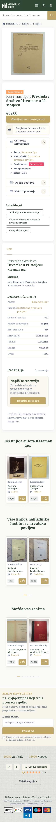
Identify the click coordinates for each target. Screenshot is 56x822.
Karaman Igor (29, 152)
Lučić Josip (36, 564)
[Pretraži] (51, 15)
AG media (45, 797)
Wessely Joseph (15, 645)
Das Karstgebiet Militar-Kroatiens (16, 652)
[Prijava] (44, 5)
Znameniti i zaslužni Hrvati (39, 651)
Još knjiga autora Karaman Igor (24, 212)
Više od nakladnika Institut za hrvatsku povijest (24, 221)
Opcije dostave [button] (24, 182)
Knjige (25, 23)
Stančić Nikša (14, 564)
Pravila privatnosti (18, 803)
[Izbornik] (37, 5)
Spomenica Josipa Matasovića (37, 488)
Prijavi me (28, 730)
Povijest (37, 23)
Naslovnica (12, 23)
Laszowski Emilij (38, 645)
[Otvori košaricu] (51, 5)
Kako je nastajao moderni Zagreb (16, 488)
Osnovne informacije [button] (21, 142)
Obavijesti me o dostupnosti (28, 119)
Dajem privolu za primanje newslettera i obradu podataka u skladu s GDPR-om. (28, 738)
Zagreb (14, 491)
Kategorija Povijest (18, 230)
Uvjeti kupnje (27, 781)
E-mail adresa (10, 716)
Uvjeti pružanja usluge (36, 803)
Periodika (16, 574)
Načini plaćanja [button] (24, 191)
